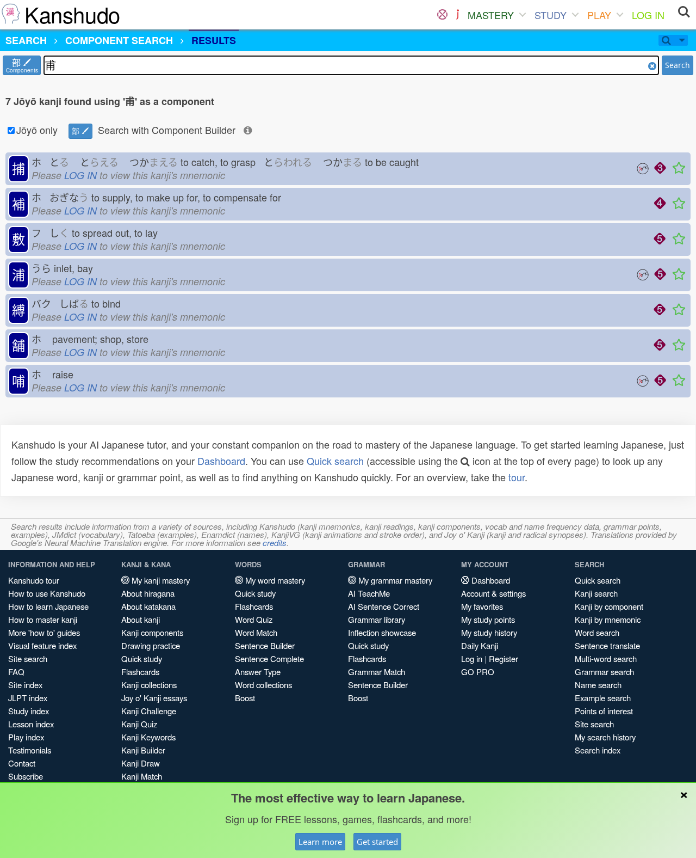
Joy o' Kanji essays (154, 697)
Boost (245, 697)
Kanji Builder (143, 750)
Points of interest (604, 710)
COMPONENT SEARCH (119, 40)
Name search (598, 684)
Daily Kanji (479, 645)
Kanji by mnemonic (608, 619)
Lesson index (31, 724)
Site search (27, 658)
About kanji (140, 619)
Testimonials (29, 750)
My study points (488, 619)
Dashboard (221, 460)
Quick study (141, 658)
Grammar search (604, 671)
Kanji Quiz (139, 724)
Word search (597, 632)
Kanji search (596, 593)
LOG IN (648, 15)
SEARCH (26, 40)
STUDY (551, 15)
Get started (377, 841)
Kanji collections (149, 684)
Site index (25, 684)
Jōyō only (37, 129)
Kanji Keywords (148, 737)
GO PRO (477, 671)
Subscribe (25, 776)
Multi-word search (606, 658)
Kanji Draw (140, 763)
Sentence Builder (265, 645)
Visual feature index (42, 645)
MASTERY (491, 15)
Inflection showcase (382, 632)
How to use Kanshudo (46, 593)
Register (503, 658)
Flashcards (140, 671)
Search (677, 65)
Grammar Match (376, 671)
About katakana (148, 606)
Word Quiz (253, 619)
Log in (471, 658)
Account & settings (493, 593)
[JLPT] (457, 14)
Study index (28, 710)
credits (275, 542)
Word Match (256, 632)
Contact (21, 763)
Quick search (335, 460)
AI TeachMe (369, 593)
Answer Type (258, 671)
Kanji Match (141, 776)
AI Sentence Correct (383, 606)
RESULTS (213, 40)
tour (516, 477)
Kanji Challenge (148, 710)
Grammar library (376, 619)
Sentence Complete (269, 658)
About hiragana (148, 593)
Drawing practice (150, 645)
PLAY (599, 15)
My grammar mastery (394, 580)
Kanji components (152, 632)
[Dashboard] (442, 14)
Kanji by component (609, 606)
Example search (603, 697)
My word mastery (274, 580)
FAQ (16, 671)
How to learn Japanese (48, 606)
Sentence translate (607, 645)
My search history (605, 737)
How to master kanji (42, 619)
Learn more (320, 841)
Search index (597, 750)
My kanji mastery (159, 580)
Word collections (263, 684)
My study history (489, 632)
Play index (26, 737)
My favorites (482, 606)
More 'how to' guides (44, 632)
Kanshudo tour (33, 580)
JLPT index (27, 697)
